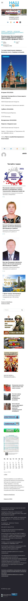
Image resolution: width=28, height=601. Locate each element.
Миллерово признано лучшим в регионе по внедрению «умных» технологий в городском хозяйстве (14, 189)
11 (7, 464)
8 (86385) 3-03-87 (14, 17)
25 (7, 467)
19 (10, 466)
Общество (5, 56)
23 (22, 466)
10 (4, 464)
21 (16, 466)
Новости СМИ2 (5, 303)
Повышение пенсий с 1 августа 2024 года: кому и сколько (18, 387)
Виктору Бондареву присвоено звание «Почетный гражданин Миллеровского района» (12, 264)
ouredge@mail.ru (14, 19)
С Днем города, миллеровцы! (12, 293)
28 (16, 467)
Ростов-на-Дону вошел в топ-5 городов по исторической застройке (16, 396)
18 (7, 466)
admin (24, 153)
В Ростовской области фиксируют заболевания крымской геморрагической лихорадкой (17, 407)
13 (13, 464)
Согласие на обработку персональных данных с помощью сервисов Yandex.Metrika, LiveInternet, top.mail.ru (13, 571)
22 (19, 466)
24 (4, 467)
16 (21, 464)
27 (13, 467)
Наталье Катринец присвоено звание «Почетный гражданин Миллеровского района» (12, 226)
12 (10, 464)
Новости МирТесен (6, 302)
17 (4, 466)
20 (13, 466)
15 (18, 464)
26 (10, 467)
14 (16, 464)
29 (19, 467)
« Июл (5, 474)
